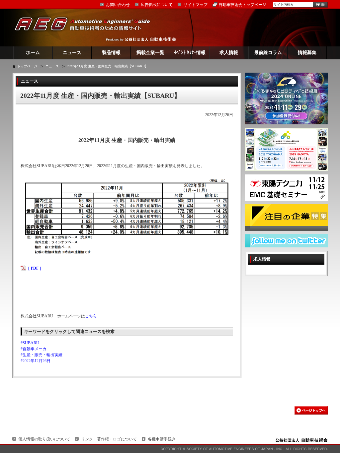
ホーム (33, 52)
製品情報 (111, 52)
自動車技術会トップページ (242, 4)
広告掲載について (157, 4)
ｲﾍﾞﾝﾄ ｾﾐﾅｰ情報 (190, 52)
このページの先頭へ (311, 410)
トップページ (27, 66)
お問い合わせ (118, 4)
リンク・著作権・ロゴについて (109, 439)
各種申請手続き (162, 439)
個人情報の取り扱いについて (44, 439)
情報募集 (307, 52)
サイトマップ (196, 4)
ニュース (72, 52)
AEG (86, 27)
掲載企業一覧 (150, 52)
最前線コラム (268, 52)
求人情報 (228, 52)
